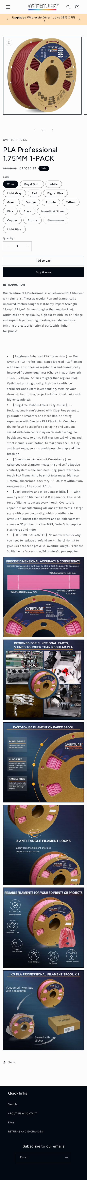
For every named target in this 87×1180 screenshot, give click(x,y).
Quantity (8, 238)
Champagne (58, 221)
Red (34, 193)
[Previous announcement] (7, 19)
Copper (12, 220)
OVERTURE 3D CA (37, 1177)
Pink (10, 211)
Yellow (70, 202)
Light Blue (14, 229)
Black (27, 211)
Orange (31, 202)
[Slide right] (52, 129)
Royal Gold (32, 184)
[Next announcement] (79, 19)
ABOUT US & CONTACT (22, 1113)
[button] (8, 7)
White (54, 184)
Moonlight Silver (52, 211)
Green (11, 202)
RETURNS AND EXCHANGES (25, 1131)
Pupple (51, 202)
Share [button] (11, 1062)
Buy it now (43, 272)
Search (12, 1104)
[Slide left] (34, 129)
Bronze (32, 220)
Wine (10, 184)
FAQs (11, 1122)
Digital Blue (55, 193)
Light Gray (14, 193)
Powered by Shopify (56, 1177)
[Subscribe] (66, 1157)
